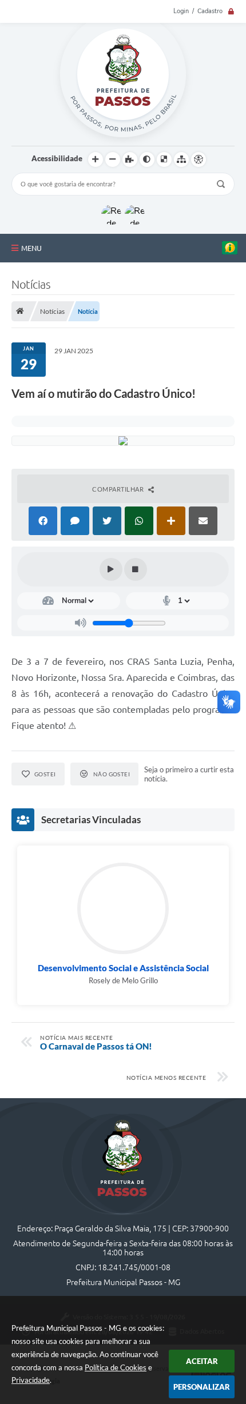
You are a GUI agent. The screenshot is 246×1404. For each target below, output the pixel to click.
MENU (31, 248)
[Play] (111, 569)
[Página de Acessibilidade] (198, 159)
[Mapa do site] (181, 159)
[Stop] (135, 569)
